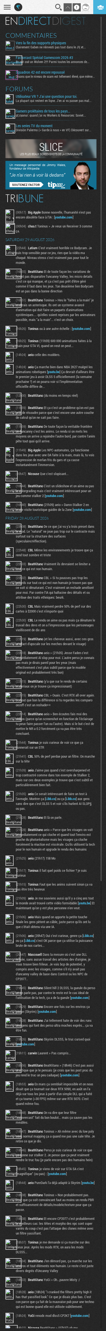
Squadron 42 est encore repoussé (40, 72)
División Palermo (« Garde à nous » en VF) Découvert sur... (53, 130)
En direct (28, 21)
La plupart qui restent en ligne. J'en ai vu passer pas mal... (54, 100)
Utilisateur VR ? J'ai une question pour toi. (46, 96)
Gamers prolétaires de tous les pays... (43, 111)
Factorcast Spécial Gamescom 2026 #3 (44, 57)
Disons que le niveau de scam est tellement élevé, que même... (55, 76)
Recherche (59, 7)
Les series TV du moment (34, 126)
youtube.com (64, 217)
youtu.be (54, 371)
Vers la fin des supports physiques (41, 43)
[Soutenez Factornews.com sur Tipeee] (50, 188)
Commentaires (31, 35)
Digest (69, 21)
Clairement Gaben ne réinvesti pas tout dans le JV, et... (51, 47)
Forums (19, 89)
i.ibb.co (50, 798)
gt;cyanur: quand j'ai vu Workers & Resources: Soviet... (51, 115)
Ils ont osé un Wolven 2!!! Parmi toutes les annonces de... (52, 62)
